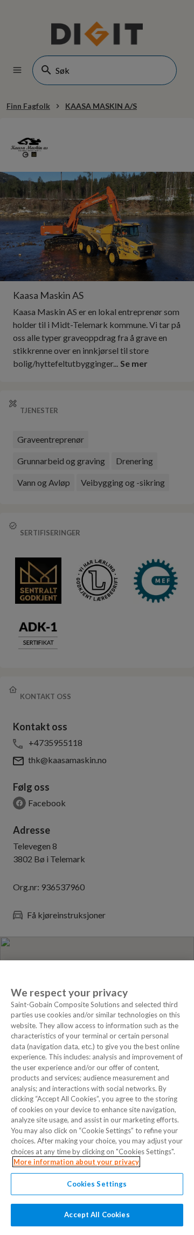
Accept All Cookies (96, 1214)
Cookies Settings (97, 1184)
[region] (97, 1097)
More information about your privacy (76, 1161)
